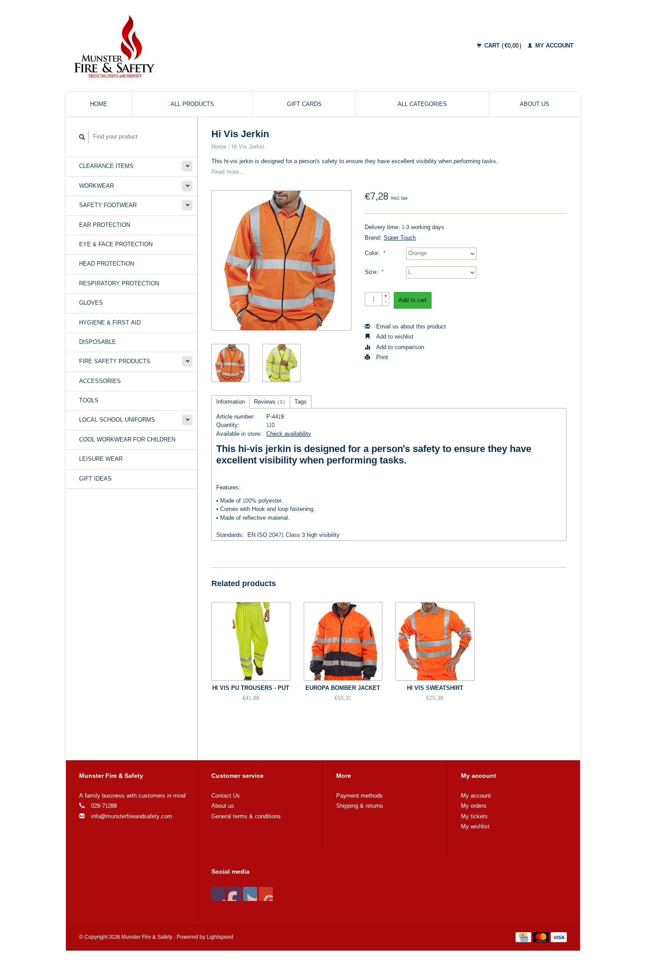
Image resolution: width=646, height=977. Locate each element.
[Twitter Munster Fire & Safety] (234, 894)
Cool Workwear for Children (127, 439)
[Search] (82, 137)
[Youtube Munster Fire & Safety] (266, 894)
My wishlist (475, 826)
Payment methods (359, 796)
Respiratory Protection (119, 283)
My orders (473, 806)
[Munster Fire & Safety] (188, 46)
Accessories (100, 381)
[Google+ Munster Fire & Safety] (250, 894)
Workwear (96, 186)
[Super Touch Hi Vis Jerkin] (281, 260)
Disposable (97, 342)
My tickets (474, 816)
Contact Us (225, 796)
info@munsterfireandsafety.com (131, 816)
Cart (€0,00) (503, 45)
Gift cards (304, 104)
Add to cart (413, 300)
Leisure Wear (101, 459)
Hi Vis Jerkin (248, 147)
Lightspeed (220, 937)
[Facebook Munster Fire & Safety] (218, 894)
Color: (375, 253)
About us (534, 104)
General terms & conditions (246, 816)
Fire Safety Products (114, 361)
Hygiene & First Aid (110, 322)
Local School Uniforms (117, 420)
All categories (422, 104)
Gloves (91, 303)
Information (230, 402)
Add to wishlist (394, 337)
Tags (300, 402)
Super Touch (400, 238)
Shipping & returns (359, 806)
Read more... (227, 172)
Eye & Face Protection (115, 244)
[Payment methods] (524, 938)
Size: (374, 272)
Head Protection (106, 264)
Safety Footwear (108, 205)
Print (381, 357)
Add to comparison (399, 347)
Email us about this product (410, 326)
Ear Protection (104, 225)
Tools (88, 400)
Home (98, 104)
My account (553, 45)
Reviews (269, 402)
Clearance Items (106, 166)
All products (192, 104)
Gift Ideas (95, 479)
